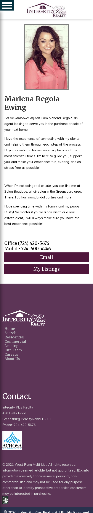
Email (46, 257)
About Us (12, 358)
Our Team (13, 350)
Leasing (11, 346)
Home (10, 328)
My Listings (46, 269)
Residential (14, 337)
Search (10, 333)
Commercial (15, 341)
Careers (11, 354)
